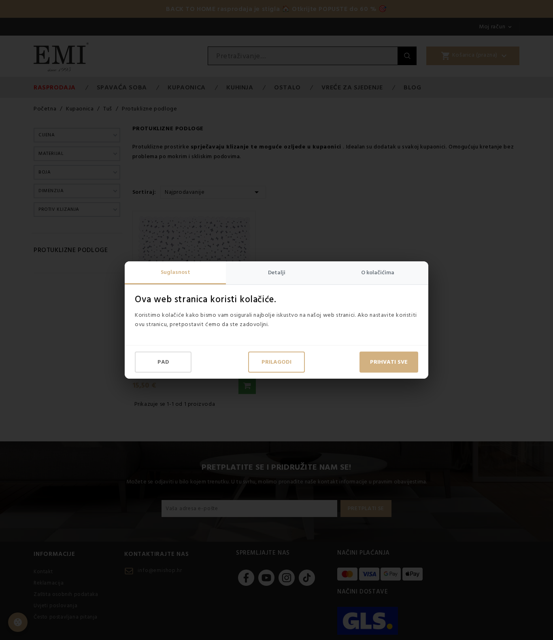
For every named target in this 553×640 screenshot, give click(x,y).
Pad (163, 362)
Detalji (276, 273)
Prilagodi (276, 362)
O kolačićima (377, 273)
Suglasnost (175, 272)
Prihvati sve (389, 362)
